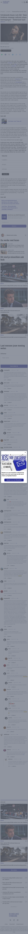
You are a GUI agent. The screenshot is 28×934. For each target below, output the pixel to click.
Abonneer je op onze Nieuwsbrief (14, 480)
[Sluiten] (25, 452)
